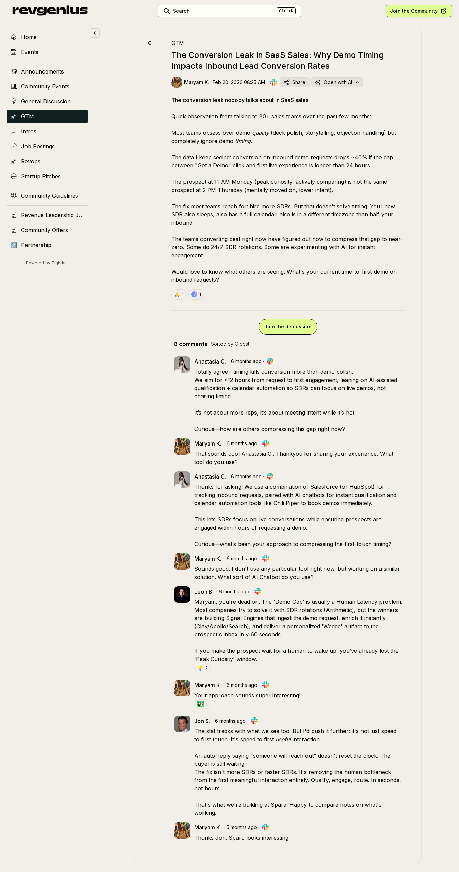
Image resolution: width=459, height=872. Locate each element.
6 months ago (246, 361)
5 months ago (242, 827)
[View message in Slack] (273, 82)
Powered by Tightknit (47, 262)
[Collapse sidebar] (95, 33)
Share (298, 82)
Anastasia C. (257, 453)
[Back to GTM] (151, 43)
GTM (177, 42)
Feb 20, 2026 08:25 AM (239, 82)
